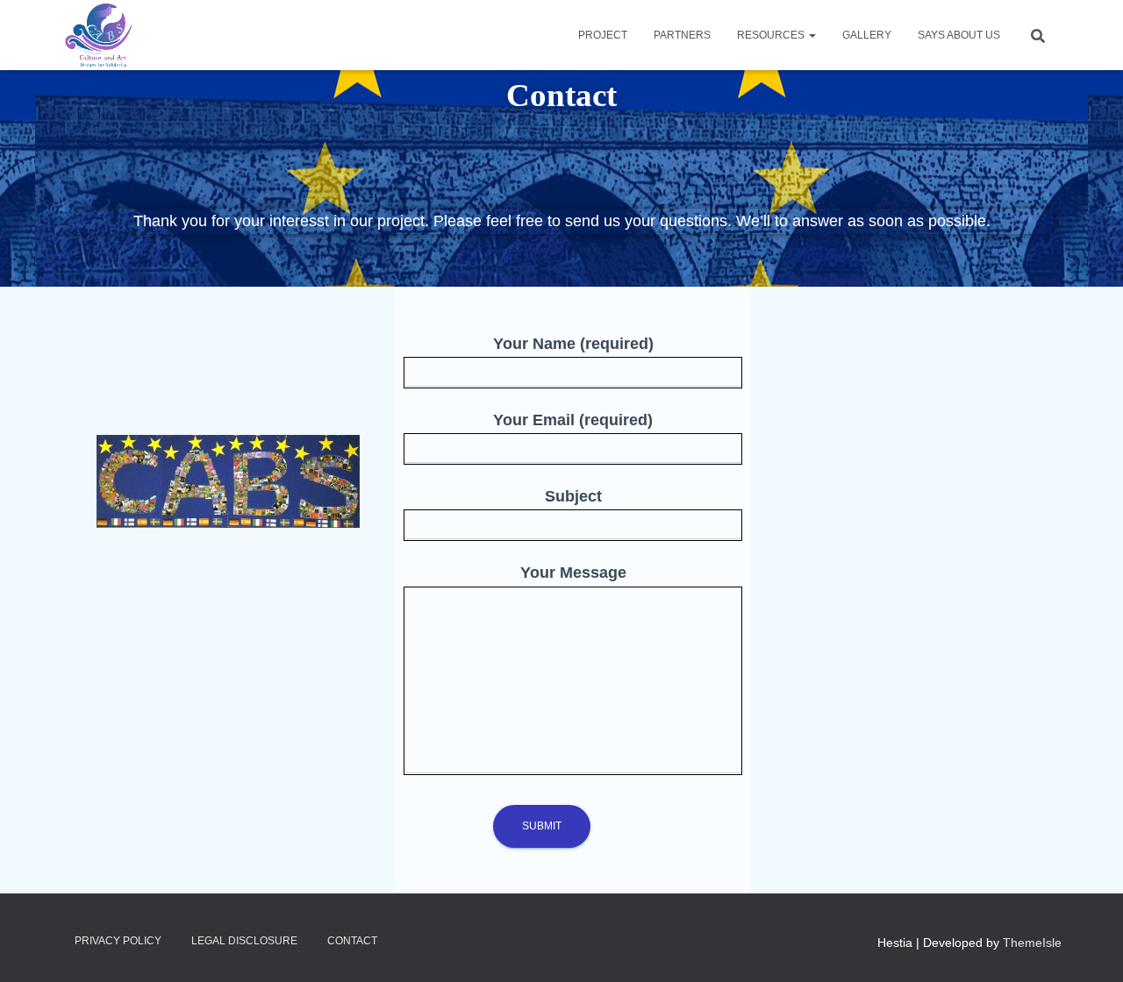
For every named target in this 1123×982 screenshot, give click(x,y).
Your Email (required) (573, 420)
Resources (772, 35)
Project (602, 35)
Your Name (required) (573, 343)
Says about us (959, 35)
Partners (682, 35)
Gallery (866, 35)
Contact (352, 941)
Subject (573, 496)
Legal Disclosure (244, 941)
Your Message (573, 572)
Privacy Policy (118, 941)
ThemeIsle (1032, 943)
